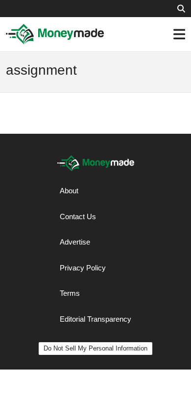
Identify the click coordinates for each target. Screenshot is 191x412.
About (69, 190)
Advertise (75, 242)
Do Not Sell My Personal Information (95, 348)
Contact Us (78, 216)
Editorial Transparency (95, 319)
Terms (70, 293)
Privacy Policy (83, 268)
